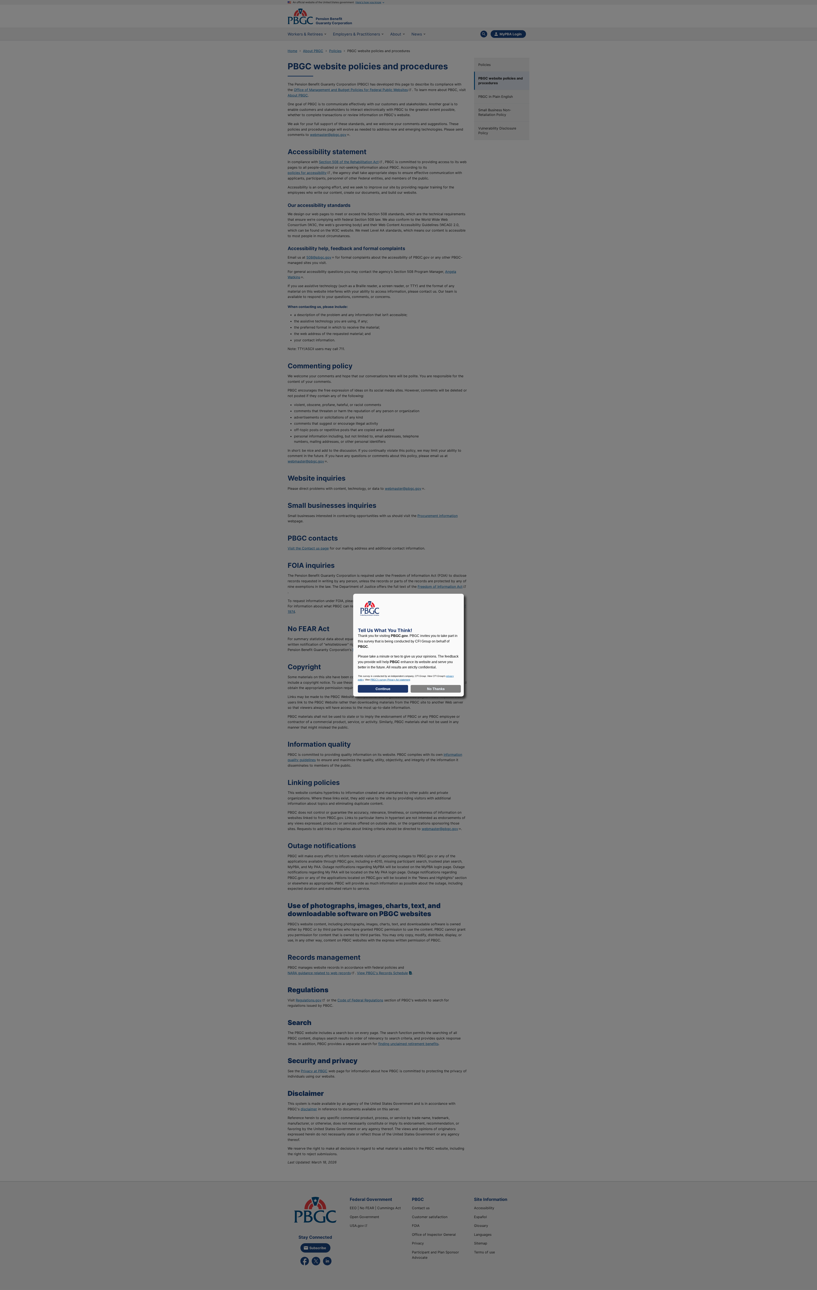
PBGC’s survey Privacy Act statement (390, 679)
